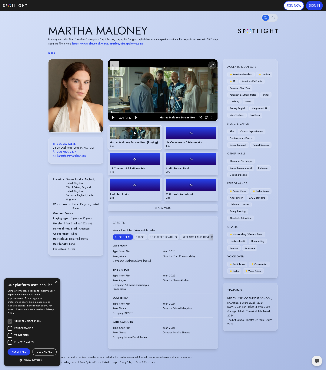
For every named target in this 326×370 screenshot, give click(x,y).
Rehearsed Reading (163, 237)
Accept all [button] (19, 351)
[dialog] (32, 322)
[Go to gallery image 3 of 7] (74, 122)
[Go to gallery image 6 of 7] (80, 122)
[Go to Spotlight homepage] (15, 5)
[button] (314, 5)
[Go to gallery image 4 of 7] (76, 122)
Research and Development (202, 237)
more (51, 53)
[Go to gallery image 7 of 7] (82, 122)
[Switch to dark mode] (269, 18)
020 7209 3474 (66, 152)
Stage (140, 237)
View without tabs (122, 230)
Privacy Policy (126, 362)
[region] (163, 90)
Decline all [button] (44, 351)
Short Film (122, 237)
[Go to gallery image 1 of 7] (70, 122)
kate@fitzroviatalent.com (72, 156)
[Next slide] (97, 99)
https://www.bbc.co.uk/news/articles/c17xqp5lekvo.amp (107, 43)
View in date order (145, 230)
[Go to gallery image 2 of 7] (73, 122)
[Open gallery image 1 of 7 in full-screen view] (75, 95)
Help (114, 362)
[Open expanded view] (97, 65)
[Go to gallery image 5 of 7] (78, 122)
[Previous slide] (54, 99)
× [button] (56, 282)
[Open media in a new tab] (200, 118)
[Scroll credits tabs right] (210, 237)
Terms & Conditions (145, 362)
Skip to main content (42, 6)
